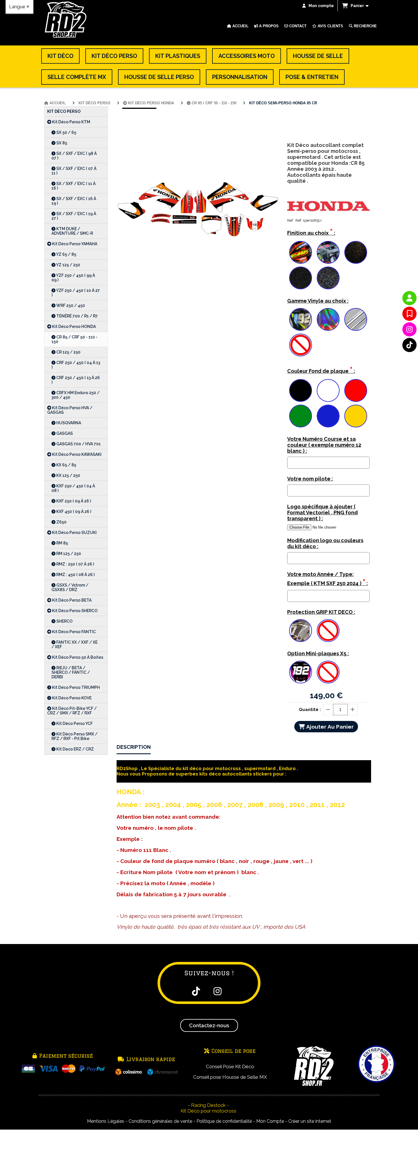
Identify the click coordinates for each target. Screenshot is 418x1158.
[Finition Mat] (328, 252)
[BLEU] (328, 416)
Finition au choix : (311, 232)
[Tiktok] (409, 345)
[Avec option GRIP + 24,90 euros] (300, 630)
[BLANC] (328, 390)
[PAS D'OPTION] (300, 345)
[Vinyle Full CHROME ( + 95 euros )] (355, 319)
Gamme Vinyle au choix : (318, 301)
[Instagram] (409, 329)
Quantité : (310, 709)
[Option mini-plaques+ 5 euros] (300, 672)
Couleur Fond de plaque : (321, 370)
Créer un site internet (309, 1121)
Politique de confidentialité (224, 1121)
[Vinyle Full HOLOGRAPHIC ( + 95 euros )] (328, 319)
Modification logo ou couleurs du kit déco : (325, 543)
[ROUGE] (355, 390)
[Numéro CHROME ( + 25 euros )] (300, 319)
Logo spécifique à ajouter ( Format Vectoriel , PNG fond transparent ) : (322, 512)
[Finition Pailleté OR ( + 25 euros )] (355, 252)
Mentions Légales (105, 1121)
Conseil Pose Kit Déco (230, 1066)
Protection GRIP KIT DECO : (321, 612)
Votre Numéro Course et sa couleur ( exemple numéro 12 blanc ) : (324, 445)
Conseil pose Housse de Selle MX (230, 1077)
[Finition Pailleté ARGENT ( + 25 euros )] (300, 278)
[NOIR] (300, 390)
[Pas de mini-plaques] (328, 672)
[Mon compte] (409, 298)
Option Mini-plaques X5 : (318, 653)
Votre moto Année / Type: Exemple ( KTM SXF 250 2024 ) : (327, 579)
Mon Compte (270, 1121)
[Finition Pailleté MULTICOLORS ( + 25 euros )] (328, 278)
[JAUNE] (355, 416)
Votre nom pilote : (310, 479)
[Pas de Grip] (328, 630)
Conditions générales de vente (160, 1121)
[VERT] (300, 416)
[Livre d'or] (409, 314)
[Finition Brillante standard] (300, 252)
